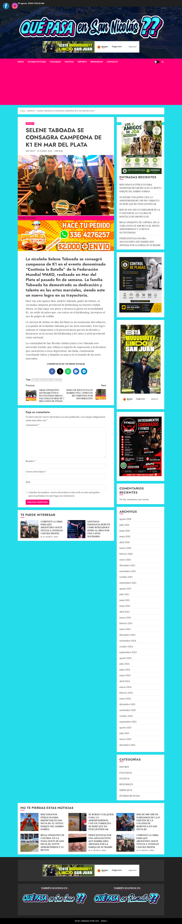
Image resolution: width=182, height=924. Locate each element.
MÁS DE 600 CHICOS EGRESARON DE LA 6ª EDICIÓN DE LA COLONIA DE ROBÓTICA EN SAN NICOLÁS (139, 213)
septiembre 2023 (127, 721)
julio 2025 (124, 594)
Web (28, 482)
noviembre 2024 (127, 640)
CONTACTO (112, 61)
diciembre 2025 (127, 565)
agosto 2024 (125, 658)
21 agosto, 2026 (50, 537)
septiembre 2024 (127, 652)
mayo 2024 (124, 675)
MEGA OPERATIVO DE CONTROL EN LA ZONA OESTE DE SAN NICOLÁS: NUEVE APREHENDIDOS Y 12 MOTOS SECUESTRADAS (139, 227)
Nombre (31, 461)
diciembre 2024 (127, 634)
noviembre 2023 (127, 710)
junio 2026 (124, 530)
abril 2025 (124, 611)
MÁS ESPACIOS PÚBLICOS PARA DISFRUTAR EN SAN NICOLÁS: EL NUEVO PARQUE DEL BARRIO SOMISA (140, 188)
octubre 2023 (126, 716)
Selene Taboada (55, 379)
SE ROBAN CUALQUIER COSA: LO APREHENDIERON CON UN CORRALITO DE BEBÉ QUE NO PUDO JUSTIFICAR (139, 200)
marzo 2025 (125, 617)
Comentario (32, 425)
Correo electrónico (36, 471)
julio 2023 (124, 733)
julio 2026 (124, 524)
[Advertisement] (91, 85)
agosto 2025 (125, 588)
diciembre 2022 (127, 745)
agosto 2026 (125, 519)
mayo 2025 (124, 605)
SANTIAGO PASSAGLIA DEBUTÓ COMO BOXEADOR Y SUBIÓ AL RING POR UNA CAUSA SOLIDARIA (76, 529)
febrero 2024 (126, 692)
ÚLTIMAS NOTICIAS (37, 61)
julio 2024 (124, 663)
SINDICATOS (125, 790)
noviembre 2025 (127, 571)
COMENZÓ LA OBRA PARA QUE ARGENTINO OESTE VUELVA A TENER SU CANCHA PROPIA (29, 529)
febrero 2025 (126, 623)
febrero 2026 (126, 553)
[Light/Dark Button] (157, 62)
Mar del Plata (41, 379)
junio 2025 (124, 600)
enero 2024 (125, 698)
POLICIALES (55, 61)
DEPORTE (82, 61)
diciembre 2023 (127, 704)
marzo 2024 (125, 687)
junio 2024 (124, 669)
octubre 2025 (126, 576)
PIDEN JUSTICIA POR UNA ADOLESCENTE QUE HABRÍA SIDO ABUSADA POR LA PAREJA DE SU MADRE (140, 242)
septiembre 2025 (127, 582)
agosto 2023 (125, 727)
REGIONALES (97, 61)
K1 (33, 379)
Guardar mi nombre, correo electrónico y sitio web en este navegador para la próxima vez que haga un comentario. (64, 494)
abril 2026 (124, 542)
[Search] (162, 61)
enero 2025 (125, 629)
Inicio (21, 61)
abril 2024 (124, 681)
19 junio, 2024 (45, 151)
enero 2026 (125, 559)
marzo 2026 (125, 548)
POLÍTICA (69, 61)
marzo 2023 (125, 739)
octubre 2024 (126, 646)
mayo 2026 (124, 536)
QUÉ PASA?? (31, 151)
